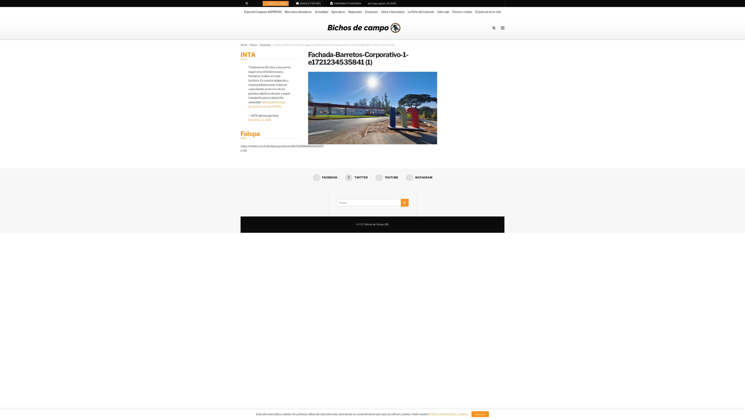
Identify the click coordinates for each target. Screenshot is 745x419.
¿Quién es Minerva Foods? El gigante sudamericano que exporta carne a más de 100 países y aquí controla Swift (334, 44)
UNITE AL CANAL (277, 3)
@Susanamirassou (274, 102)
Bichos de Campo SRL (377, 224)
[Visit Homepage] (364, 28)
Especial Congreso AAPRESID (263, 11)
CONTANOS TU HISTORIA (347, 3)
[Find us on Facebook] (242, 3)
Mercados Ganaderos (298, 11)
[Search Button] (494, 28)
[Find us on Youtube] (252, 3)
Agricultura (338, 11)
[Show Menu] (502, 28)
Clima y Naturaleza (393, 11)
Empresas (371, 11)
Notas (253, 44)
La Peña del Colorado (421, 11)
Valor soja (443, 11)
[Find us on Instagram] (257, 3)
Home (244, 44)
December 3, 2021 (259, 119)
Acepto (480, 414)
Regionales (355, 11)
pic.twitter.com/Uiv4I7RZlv (265, 106)
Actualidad (321, 11)
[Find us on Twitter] (246, 3)
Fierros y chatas (462, 11)
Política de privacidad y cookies (448, 414)
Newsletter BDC (310, 3)
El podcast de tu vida (488, 11)
